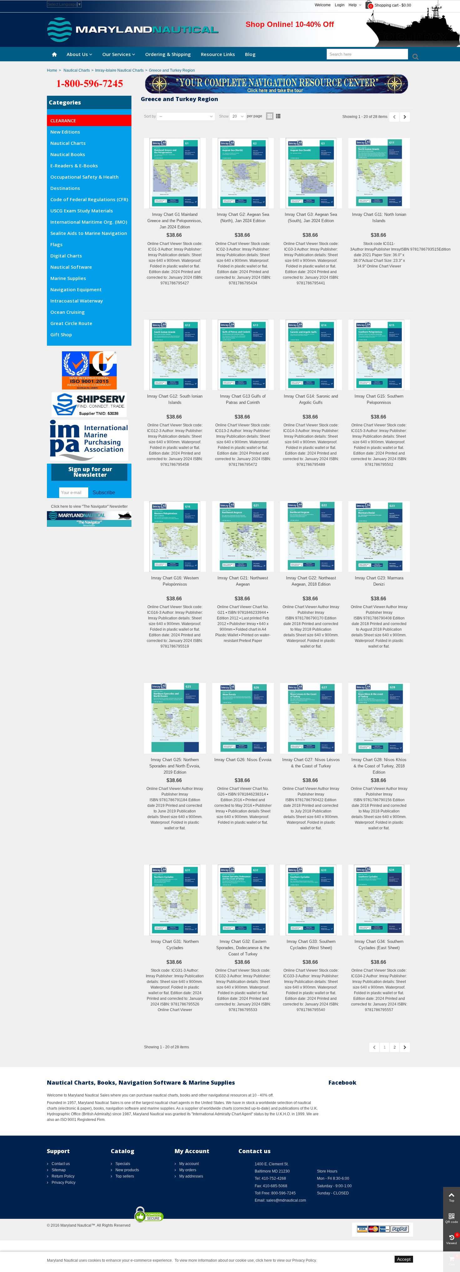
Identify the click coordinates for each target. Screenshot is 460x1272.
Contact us (60, 1164)
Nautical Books (67, 154)
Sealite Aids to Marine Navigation (88, 233)
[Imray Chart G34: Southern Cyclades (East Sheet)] (379, 900)
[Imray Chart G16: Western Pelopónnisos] (175, 536)
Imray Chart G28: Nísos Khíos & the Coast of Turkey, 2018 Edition (378, 766)
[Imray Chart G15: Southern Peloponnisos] (379, 355)
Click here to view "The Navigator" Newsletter (89, 506)
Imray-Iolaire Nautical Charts (119, 70)
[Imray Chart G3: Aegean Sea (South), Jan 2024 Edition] (311, 173)
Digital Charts (66, 255)
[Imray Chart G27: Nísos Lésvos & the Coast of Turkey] (311, 718)
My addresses (190, 1176)
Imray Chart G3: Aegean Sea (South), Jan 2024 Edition (311, 217)
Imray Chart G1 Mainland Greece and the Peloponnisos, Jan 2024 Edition (174, 220)
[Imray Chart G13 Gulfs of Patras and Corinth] (243, 355)
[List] (278, 116)
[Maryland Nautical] (132, 29)
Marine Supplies (68, 278)
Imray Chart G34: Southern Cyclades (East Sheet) (379, 944)
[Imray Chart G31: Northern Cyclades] (175, 900)
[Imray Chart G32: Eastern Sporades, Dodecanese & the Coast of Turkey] (243, 900)
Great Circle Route (71, 323)
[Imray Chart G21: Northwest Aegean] (243, 536)
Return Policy (62, 1176)
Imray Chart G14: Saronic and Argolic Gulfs (311, 399)
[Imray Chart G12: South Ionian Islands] (175, 355)
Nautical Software (71, 267)
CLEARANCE (63, 120)
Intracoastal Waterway (76, 301)
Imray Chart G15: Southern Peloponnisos (379, 399)
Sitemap (58, 1170)
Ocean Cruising (67, 312)
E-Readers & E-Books (74, 165)
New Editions (65, 132)
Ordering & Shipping (168, 54)
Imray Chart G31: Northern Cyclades (175, 944)
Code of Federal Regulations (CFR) (89, 199)
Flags (56, 244)
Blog (250, 54)
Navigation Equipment (76, 289)
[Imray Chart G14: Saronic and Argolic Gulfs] (311, 355)
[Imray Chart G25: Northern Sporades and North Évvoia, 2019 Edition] (175, 718)
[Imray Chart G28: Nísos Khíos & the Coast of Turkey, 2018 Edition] (379, 718)
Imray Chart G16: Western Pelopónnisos (175, 581)
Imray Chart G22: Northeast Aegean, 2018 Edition (311, 581)
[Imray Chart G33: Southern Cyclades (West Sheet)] (311, 900)
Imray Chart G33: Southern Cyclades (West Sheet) (311, 944)
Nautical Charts (77, 70)
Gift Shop (61, 334)
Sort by (150, 116)
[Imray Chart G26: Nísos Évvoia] (243, 718)
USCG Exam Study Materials (81, 210)
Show (224, 116)
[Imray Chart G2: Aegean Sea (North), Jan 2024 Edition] (243, 173)
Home (52, 70)
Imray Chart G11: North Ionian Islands (379, 217)
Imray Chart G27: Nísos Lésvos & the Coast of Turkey (311, 762)
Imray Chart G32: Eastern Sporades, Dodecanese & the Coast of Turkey (242, 947)
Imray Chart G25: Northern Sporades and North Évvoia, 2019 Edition (174, 766)
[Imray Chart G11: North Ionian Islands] (379, 173)
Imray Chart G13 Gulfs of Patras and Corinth (243, 399)
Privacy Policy (63, 1182)
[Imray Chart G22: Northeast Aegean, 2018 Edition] (311, 536)
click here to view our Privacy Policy (286, 1260)
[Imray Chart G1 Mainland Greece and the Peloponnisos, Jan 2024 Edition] (175, 173)
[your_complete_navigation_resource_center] (230, 83)
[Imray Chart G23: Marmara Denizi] (379, 536)
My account (188, 1164)
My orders (187, 1170)
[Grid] (269, 116)
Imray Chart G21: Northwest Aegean (242, 581)
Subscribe (104, 492)
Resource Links (218, 54)
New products (127, 1170)
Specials (122, 1164)
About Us (77, 54)
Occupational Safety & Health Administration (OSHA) (84, 178)
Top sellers (124, 1176)
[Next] (405, 117)
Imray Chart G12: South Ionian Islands (174, 399)
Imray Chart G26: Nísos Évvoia (242, 759)
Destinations (65, 188)
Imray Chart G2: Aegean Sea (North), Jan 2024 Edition (243, 217)
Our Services (116, 54)
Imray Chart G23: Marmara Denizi (379, 581)
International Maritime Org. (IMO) (88, 222)
